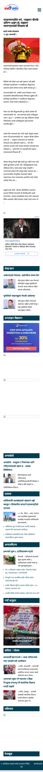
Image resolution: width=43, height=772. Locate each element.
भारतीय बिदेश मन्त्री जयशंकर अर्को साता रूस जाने (22, 593)
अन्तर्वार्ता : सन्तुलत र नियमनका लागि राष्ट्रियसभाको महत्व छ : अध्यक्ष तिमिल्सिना (18, 466)
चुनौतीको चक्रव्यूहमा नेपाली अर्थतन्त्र (19, 295)
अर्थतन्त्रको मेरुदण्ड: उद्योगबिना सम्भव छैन (21, 275)
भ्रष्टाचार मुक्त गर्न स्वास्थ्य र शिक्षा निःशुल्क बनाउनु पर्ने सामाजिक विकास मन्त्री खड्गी (19, 683)
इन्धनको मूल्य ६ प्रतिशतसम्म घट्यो (18, 551)
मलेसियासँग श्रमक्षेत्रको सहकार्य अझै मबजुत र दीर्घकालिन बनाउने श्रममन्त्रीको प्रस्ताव (20, 504)
